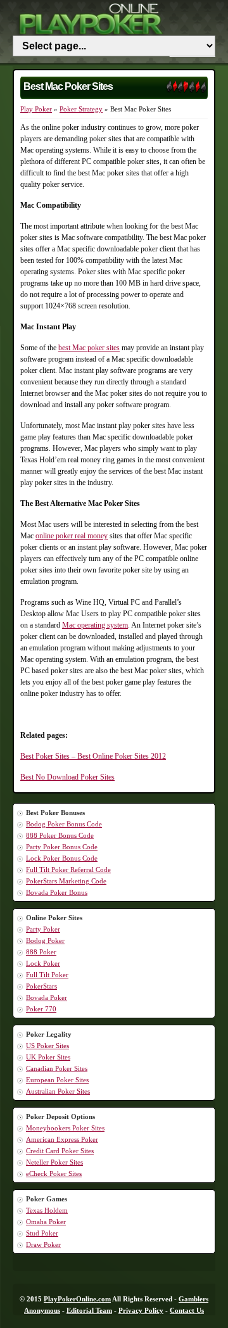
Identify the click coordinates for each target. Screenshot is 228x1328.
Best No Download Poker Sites (67, 777)
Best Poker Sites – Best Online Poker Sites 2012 (93, 756)
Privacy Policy (140, 1310)
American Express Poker (62, 1139)
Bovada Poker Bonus (56, 892)
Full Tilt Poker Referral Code (68, 869)
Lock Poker (43, 963)
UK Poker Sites (48, 1057)
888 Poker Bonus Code (60, 835)
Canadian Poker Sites (56, 1068)
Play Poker (36, 109)
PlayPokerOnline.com (77, 1299)
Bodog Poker (45, 940)
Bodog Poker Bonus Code (64, 824)
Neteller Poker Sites (54, 1162)
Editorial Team (89, 1310)
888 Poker (41, 952)
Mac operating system (95, 625)
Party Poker (43, 929)
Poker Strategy (81, 109)
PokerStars (41, 986)
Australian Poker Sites (58, 1091)
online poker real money (71, 535)
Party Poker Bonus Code (62, 847)
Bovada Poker (46, 997)
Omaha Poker (46, 1221)
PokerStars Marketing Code (66, 881)
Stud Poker (42, 1233)
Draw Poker (43, 1244)
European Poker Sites (57, 1080)
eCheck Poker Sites (54, 1173)
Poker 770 (41, 1009)
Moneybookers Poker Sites (65, 1128)
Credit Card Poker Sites (60, 1150)
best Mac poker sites (89, 347)
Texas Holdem (47, 1210)
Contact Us (187, 1310)
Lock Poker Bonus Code (62, 858)
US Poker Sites (47, 1045)
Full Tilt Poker (47, 974)
